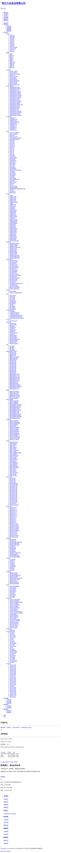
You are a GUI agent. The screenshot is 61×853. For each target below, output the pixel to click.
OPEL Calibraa (13, 447)
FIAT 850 (12, 135)
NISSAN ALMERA (14, 427)
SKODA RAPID (14, 576)
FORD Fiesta (13, 212)
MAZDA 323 (13, 327)
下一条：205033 (13, 762)
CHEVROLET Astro (15, 87)
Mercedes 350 (13, 352)
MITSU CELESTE (14, 400)
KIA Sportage (13, 308)
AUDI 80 (12, 39)
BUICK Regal (13, 78)
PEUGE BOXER (14, 483)
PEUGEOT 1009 (14, 484)
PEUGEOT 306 (13, 490)
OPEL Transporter (14, 472)
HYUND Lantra (13, 270)
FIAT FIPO (12, 164)
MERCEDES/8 (13, 359)
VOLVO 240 (13, 669)
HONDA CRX (13, 250)
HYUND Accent (14, 262)
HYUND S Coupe (14, 274)
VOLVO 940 (13, 681)
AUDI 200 (12, 38)
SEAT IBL (12, 592)
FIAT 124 (12, 147)
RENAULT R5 (13, 532)
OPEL (8, 440)
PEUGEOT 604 (13, 499)
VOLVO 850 (13, 679)
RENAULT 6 (13, 520)
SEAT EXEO (13, 588)
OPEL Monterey (13, 462)
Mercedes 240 (13, 363)
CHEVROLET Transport (16, 115)
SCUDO (12, 190)
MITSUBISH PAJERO (15, 415)
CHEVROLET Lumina (15, 100)
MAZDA (9, 322)
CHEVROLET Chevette (15, 96)
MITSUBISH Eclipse (15, 408)
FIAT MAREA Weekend (15, 138)
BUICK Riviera (13, 79)
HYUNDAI (9, 259)
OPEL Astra (12, 446)
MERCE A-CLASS (14, 356)
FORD (8, 194)
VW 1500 (12, 632)
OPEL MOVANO (14, 442)
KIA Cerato (12, 298)
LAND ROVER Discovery (16, 316)
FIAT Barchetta (13, 158)
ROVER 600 (13, 548)
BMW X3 (12, 63)
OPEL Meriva (13, 460)
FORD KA (12, 218)
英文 (4, 8)
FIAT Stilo (12, 176)
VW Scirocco (13, 655)
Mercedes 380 (13, 368)
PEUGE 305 (13, 482)
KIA (8, 294)
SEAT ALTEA (13, 587)
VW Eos (12, 638)
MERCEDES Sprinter (15, 384)
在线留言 (9, 712)
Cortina (11, 195)
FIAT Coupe (12, 162)
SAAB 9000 (12, 566)
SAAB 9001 (12, 559)
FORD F (12, 203)
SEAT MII (12, 596)
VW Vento (12, 662)
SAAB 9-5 (12, 562)
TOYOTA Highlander (15, 619)
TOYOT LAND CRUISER (16, 612)
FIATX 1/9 (12, 140)
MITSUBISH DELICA (15, 407)
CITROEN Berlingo (14, 122)
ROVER (9, 538)
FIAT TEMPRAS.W (14, 179)
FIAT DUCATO (13, 136)
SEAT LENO (13, 595)
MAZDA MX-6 (13, 338)
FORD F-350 (13, 206)
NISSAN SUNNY (14, 435)
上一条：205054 (5, 762)
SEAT (8, 584)
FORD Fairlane (13, 210)
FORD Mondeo (13, 222)
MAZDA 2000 (13, 324)
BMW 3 (11, 56)
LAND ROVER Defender (16, 315)
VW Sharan (12, 656)
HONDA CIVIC (13, 246)
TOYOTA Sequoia (14, 623)
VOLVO (9, 663)
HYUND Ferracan (14, 266)
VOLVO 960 (13, 682)
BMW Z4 (12, 67)
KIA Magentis (13, 302)
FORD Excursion (14, 202)
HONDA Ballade (14, 244)
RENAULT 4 (13, 518)
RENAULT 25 (13, 515)
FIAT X (11, 184)
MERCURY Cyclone (15, 395)
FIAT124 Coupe (13, 186)
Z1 (10, 68)
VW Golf (12, 640)
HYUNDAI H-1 (13, 284)
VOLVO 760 (13, 678)
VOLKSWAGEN (11, 631)
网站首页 (6, 12)
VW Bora (12, 634)
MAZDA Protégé (14, 340)
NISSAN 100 (13, 426)
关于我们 (6, 14)
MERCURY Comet (14, 392)
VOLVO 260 (13, 670)
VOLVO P (12, 686)
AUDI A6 (12, 44)
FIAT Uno (12, 183)
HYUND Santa (13, 276)
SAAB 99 (12, 570)
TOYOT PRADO (14, 615)
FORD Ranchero (14, 228)
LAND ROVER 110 (14, 312)
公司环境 (9, 699)
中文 (2, 8)
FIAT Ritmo (12, 175)
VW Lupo (12, 648)
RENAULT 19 (13, 511)
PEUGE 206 (13, 479)
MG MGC (12, 347)
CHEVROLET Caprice (15, 94)
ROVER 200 (13, 540)
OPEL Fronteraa (13, 456)
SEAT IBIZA (13, 591)
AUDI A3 (12, 35)
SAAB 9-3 (12, 560)
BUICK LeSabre (14, 76)
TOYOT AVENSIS (14, 600)
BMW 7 (11, 60)
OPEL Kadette (13, 458)
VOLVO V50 (13, 694)
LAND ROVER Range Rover (17, 318)
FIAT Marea (12, 167)
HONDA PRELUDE (15, 256)
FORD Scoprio (13, 231)
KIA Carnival (13, 295)
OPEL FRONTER (14, 455)
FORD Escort (13, 200)
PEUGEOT (9, 476)
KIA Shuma (12, 307)
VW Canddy (13, 635)
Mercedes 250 (13, 364)
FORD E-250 (13, 198)
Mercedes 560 (13, 354)
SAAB (8, 558)
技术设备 (6, 17)
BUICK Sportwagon (14, 84)
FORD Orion (13, 224)
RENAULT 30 (13, 516)
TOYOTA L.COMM (15, 620)
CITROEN (9, 116)
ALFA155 (12, 144)
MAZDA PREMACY (15, 339)
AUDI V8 (12, 51)
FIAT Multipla (13, 168)
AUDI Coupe (13, 48)
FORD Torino (13, 235)
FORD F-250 (13, 204)
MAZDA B (12, 331)
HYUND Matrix (13, 271)
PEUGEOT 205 (13, 488)
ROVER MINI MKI (14, 555)
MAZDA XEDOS (14, 343)
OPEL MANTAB (14, 459)
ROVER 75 (12, 550)
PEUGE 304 (13, 480)
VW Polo (12, 654)
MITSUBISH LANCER (15, 414)
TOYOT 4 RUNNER (15, 599)
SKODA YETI (13, 580)
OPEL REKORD (14, 466)
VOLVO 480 (13, 674)
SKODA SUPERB (14, 582)
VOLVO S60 (13, 689)
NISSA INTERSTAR (15, 423)
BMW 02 (12, 55)
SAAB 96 (12, 568)
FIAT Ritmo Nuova (14, 139)
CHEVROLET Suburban (16, 112)
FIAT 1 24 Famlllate (14, 132)
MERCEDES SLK (14, 383)
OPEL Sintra (13, 470)
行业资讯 (9, 707)
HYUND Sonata (13, 279)
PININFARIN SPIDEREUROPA (18, 188)
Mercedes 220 (13, 360)
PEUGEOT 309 (13, 492)
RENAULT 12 (13, 507)
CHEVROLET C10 (14, 90)
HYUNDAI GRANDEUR (16, 283)
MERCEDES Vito (14, 388)
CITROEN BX (13, 123)
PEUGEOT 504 (13, 496)
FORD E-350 (13, 199)
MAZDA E (12, 334)
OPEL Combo (13, 451)
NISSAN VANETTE (15, 438)
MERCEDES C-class (15, 374)
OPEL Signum (13, 468)
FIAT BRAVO (13, 160)
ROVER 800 (13, 551)
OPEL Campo (13, 448)
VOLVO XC (13, 697)
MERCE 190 (13, 355)
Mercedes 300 (13, 367)
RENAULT (9, 506)
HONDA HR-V (13, 251)
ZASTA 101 (12, 191)
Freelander (12, 311)
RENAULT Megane (14, 530)
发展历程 (9, 30)
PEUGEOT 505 (13, 498)
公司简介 (9, 26)
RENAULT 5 (13, 519)
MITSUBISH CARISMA (16, 404)
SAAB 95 (12, 567)
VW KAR (12, 644)
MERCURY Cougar (14, 394)
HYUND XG (13, 282)
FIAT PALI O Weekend (15, 170)
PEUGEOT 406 (13, 495)
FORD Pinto (13, 226)
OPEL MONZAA (14, 463)
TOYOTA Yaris (13, 627)
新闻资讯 (6, 18)
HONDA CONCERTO (15, 247)
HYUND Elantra (14, 260)
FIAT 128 (12, 151)
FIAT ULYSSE (13, 182)
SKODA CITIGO (14, 572)
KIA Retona (12, 303)
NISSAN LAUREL (14, 428)
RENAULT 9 (13, 522)
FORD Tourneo (13, 236)
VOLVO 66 (12, 675)
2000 (11, 54)
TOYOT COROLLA (15, 607)
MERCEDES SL (14, 382)
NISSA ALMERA (14, 420)
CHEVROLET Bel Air (15, 88)
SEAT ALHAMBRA (15, 586)
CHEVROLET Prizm (15, 107)
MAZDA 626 (13, 330)
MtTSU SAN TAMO (15, 287)
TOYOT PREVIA (14, 616)
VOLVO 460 (13, 673)
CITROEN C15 (13, 124)
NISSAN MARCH (14, 430)
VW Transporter (13, 661)
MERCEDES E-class (15, 376)
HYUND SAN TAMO (15, 275)
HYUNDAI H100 (14, 286)
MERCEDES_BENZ (12, 351)
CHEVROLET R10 (14, 108)
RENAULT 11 (13, 508)
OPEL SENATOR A (14, 467)
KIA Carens (12, 296)
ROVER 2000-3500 (14, 543)
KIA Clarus (12, 299)
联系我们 (6, 20)
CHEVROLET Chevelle (15, 95)
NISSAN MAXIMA (14, 431)
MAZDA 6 (12, 328)
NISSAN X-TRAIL (14, 439)
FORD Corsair (13, 196)
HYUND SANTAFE (15, 278)
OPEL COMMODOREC (16, 452)
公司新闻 (9, 706)
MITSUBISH (10, 399)
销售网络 (9, 29)
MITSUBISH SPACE (15, 418)
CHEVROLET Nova (15, 106)
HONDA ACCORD (14, 243)
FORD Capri (13, 192)
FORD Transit (13, 238)
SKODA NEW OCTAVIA (16, 578)
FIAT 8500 (12, 155)
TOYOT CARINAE (14, 604)
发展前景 (9, 27)
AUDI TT (12, 50)
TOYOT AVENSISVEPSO (16, 602)
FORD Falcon (13, 211)
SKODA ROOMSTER (15, 575)
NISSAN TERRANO (15, 436)
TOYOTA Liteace (14, 622)
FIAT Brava (12, 159)
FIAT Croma (13, 163)
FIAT (8, 131)
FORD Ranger (13, 230)
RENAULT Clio (13, 523)
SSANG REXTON (14, 288)
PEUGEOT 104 (13, 486)
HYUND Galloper (14, 267)
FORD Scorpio (13, 232)
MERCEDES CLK (14, 375)
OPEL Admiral (13, 443)
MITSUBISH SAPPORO (16, 416)
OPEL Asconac (13, 444)
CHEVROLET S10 (14, 110)
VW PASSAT (13, 652)
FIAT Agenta (13, 156)
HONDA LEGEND (14, 255)
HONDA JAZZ (13, 254)
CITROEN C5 (13, 130)
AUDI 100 (12, 36)
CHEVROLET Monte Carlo (16, 104)
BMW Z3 (12, 66)
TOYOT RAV (13, 618)
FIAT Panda (12, 172)
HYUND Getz (13, 268)
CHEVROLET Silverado (16, 111)
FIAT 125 (12, 148)
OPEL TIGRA (13, 471)
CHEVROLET (10, 86)
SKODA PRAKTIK (14, 583)
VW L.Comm (13, 646)
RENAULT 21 (13, 514)
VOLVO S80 (13, 691)
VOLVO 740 (13, 677)
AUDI (8, 34)
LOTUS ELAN (13, 320)
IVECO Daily (13, 291)
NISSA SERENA (14, 424)
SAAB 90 (12, 563)
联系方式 (9, 710)
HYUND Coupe (13, 264)
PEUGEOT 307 (13, 491)
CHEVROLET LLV (14, 99)
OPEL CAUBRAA (14, 450)
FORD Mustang (13, 223)
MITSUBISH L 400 (14, 412)
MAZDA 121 (13, 323)
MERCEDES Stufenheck (16, 386)
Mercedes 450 (13, 371)
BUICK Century (13, 71)
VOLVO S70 (13, 690)
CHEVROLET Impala (15, 98)
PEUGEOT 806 (13, 502)
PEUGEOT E (13, 503)
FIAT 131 (12, 152)
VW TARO (12, 658)
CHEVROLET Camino (15, 92)
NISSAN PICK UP (14, 432)
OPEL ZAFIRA (13, 475)
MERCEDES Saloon (15, 380)
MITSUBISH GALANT (15, 410)
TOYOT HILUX (14, 610)
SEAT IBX (12, 594)
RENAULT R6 (13, 534)
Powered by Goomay (6, 851)
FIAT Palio (12, 171)
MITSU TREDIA (14, 403)
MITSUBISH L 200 (14, 411)
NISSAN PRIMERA (15, 434)
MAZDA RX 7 (13, 342)
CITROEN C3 (13, 127)
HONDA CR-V (13, 248)
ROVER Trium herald (15, 556)
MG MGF (12, 348)
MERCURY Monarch (15, 396)
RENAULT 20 (13, 512)
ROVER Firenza (13, 554)
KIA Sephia (12, 306)
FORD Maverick (14, 220)
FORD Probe (13, 227)
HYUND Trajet (13, 280)
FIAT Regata (13, 174)
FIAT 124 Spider (13, 134)
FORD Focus (13, 214)
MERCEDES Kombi (15, 378)
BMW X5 (12, 64)
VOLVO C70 (13, 685)
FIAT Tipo (12, 180)
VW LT (11, 647)
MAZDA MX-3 (13, 335)
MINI (8, 390)
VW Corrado (13, 636)
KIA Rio (12, 304)
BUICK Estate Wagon (15, 74)
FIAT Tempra (13, 178)
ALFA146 (12, 143)
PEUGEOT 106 (13, 487)
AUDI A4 (12, 43)
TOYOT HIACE (14, 608)
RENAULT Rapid (14, 535)
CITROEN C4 (13, 128)
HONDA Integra (13, 252)
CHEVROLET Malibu (15, 102)
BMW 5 (11, 58)
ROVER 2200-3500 (14, 544)
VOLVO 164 (13, 667)
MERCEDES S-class (15, 379)
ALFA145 (12, 142)
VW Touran (12, 659)
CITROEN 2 (13, 118)
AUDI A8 (12, 46)
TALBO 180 (13, 590)
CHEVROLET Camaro (15, 91)
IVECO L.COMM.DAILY (16, 292)
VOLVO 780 (13, 665)
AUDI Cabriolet (13, 47)
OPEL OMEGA (13, 464)
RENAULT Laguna (14, 527)
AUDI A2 (12, 42)
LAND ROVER (10, 310)
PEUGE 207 (13, 478)
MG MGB (12, 346)
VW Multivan (13, 650)
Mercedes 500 (13, 372)
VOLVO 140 (13, 666)
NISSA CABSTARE (15, 422)
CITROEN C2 (13, 126)
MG (7, 344)
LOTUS (8, 319)
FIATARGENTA (14, 187)
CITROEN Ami (13, 119)
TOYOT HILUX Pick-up (16, 611)
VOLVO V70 (13, 695)
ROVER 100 (13, 539)
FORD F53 (12, 207)
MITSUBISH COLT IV (15, 406)
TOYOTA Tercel (14, 624)
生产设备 (9, 701)
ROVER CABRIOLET (15, 552)
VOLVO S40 (13, 687)
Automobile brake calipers (10, 813)
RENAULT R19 (13, 531)
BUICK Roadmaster (14, 80)
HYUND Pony (13, 272)
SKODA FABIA (14, 574)
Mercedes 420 (13, 370)
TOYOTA (9, 598)
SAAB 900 (12, 564)
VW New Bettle (13, 651)
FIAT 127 (12, 150)
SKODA (9, 571)
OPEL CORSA (13, 454)
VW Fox (12, 639)
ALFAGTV (12, 146)
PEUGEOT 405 (13, 494)
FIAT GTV (12, 166)
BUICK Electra (13, 72)
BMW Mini (12, 62)
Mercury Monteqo (14, 398)
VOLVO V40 (13, 693)
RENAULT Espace (14, 524)
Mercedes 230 (13, 362)
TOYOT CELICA (14, 606)
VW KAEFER (13, 643)
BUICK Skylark (13, 82)
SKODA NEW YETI (15, 579)
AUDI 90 (12, 40)
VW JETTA (12, 642)
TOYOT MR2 (13, 614)
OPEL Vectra (13, 474)
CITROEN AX (13, 120)
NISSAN (9, 419)
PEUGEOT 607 (13, 500)
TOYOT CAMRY (14, 603)
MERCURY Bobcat (14, 391)
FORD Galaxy (13, 215)
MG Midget (12, 350)
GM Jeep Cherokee (14, 240)
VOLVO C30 (13, 683)
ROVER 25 (12, 546)
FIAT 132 (12, 154)
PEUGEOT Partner (14, 504)
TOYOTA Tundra (14, 626)
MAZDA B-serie (14, 332)
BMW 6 (11, 59)
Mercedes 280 (13, 366)
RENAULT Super (14, 536)
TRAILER (9, 628)
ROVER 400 (13, 547)
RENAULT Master (14, 528)
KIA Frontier (13, 300)
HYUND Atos (13, 263)
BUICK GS (12, 75)
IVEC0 (8, 290)
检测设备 (9, 703)
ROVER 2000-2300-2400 (16, 542)
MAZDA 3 (12, 326)
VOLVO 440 (13, 671)
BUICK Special (13, 83)
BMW (8, 52)
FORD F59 (12, 208)
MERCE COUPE (14, 358)
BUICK (8, 70)
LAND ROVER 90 (14, 314)
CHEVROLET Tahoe (15, 114)
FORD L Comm (13, 219)
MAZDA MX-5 (13, 336)
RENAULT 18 (13, 510)
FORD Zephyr (13, 239)
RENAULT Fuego (14, 526)
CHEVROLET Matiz (15, 103)
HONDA (9, 242)
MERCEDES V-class (15, 387)
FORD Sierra (13, 234)
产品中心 (6, 15)
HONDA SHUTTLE (15, 258)
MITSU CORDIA (14, 402)
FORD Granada (13, 216)
